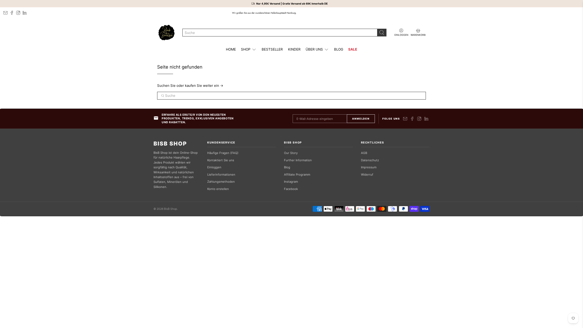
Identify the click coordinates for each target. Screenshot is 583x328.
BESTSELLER (272, 49)
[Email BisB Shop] (5, 13)
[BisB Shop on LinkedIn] (25, 13)
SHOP (246, 49)
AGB (364, 153)
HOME (231, 49)
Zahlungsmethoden (221, 181)
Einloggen (214, 167)
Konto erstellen (218, 189)
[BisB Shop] (166, 32)
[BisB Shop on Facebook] (12, 13)
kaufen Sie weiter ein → (204, 85)
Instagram (291, 181)
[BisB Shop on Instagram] (18, 13)
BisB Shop (170, 144)
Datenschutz (370, 160)
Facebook (291, 189)
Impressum (368, 167)
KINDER (294, 49)
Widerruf (367, 174)
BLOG (338, 49)
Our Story (291, 153)
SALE (352, 49)
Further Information (298, 160)
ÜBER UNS (314, 49)
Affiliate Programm (297, 174)
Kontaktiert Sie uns (220, 160)
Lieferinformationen (221, 174)
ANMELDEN (360, 118)
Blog (287, 167)
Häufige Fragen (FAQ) (222, 153)
